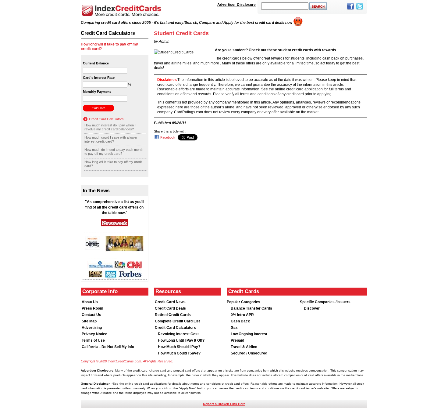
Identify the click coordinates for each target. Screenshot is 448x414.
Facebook (167, 137)
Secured (238, 353)
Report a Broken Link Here (224, 404)
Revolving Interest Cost (178, 334)
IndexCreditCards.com (121, 10)
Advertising (92, 327)
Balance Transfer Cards (251, 308)
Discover (312, 308)
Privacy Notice (94, 334)
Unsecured (257, 353)
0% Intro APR (242, 315)
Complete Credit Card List (177, 321)
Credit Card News (170, 302)
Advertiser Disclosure (236, 4)
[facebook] (350, 10)
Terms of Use (93, 340)
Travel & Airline (244, 347)
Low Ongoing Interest (249, 334)
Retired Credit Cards (173, 315)
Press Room (92, 308)
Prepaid (237, 340)
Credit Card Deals (170, 308)
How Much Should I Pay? (179, 347)
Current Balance (96, 63)
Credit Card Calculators (106, 119)
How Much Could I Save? (179, 353)
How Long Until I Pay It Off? (181, 340)
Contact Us (91, 315)
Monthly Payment (97, 91)
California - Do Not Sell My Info (108, 347)
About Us (90, 302)
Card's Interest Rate (99, 77)
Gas (234, 327)
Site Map (89, 321)
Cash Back (240, 321)
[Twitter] (359, 10)
